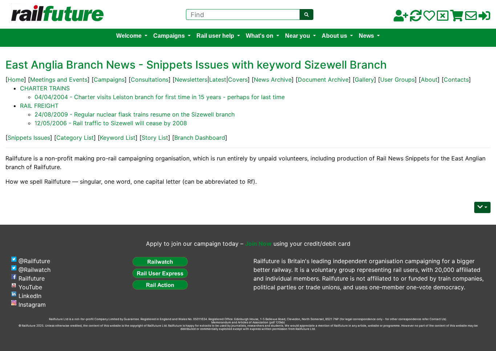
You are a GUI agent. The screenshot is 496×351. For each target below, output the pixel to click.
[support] (429, 17)
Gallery (364, 79)
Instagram (32, 304)
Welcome (129, 36)
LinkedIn (30, 295)
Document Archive (323, 79)
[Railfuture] (55, 13)
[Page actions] (482, 207)
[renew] (416, 17)
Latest (217, 79)
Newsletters (191, 79)
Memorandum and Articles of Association (239, 322)
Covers (238, 79)
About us (334, 36)
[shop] (456, 17)
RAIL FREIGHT (39, 105)
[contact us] (471, 17)
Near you (297, 36)
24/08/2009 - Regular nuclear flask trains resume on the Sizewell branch (134, 114)
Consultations (149, 79)
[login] (484, 17)
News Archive (273, 79)
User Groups (397, 79)
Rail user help (215, 36)
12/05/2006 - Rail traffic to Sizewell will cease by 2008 (110, 123)
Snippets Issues (29, 137)
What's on (259, 36)
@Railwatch (34, 269)
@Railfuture (34, 261)
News (366, 36)
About (429, 79)
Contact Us (437, 319)
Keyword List (117, 137)
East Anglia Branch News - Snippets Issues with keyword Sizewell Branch (196, 64)
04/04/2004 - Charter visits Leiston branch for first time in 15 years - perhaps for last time (159, 97)
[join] (401, 17)
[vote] (442, 17)
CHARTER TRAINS (45, 88)
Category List (75, 137)
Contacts (456, 79)
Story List (155, 137)
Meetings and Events (59, 79)
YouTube (30, 287)
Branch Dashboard (199, 137)
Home (16, 79)
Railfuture (32, 278)
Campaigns (169, 36)
